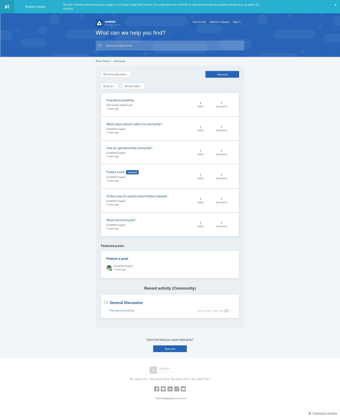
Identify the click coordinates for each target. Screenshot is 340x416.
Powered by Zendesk (325, 413)
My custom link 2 (159, 379)
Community (199, 22)
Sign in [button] (237, 22)
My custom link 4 (200, 379)
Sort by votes (132, 86)
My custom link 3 (180, 379)
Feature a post (115, 172)
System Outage (35, 6)
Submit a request (219, 22)
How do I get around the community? (129, 148)
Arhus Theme (102, 61)
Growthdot (181, 398)
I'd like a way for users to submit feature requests (136, 196)
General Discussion (126, 302)
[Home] (116, 23)
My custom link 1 (139, 379)
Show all (108, 86)
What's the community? (120, 220)
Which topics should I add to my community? (134, 124)
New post (222, 74)
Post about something (120, 100)
